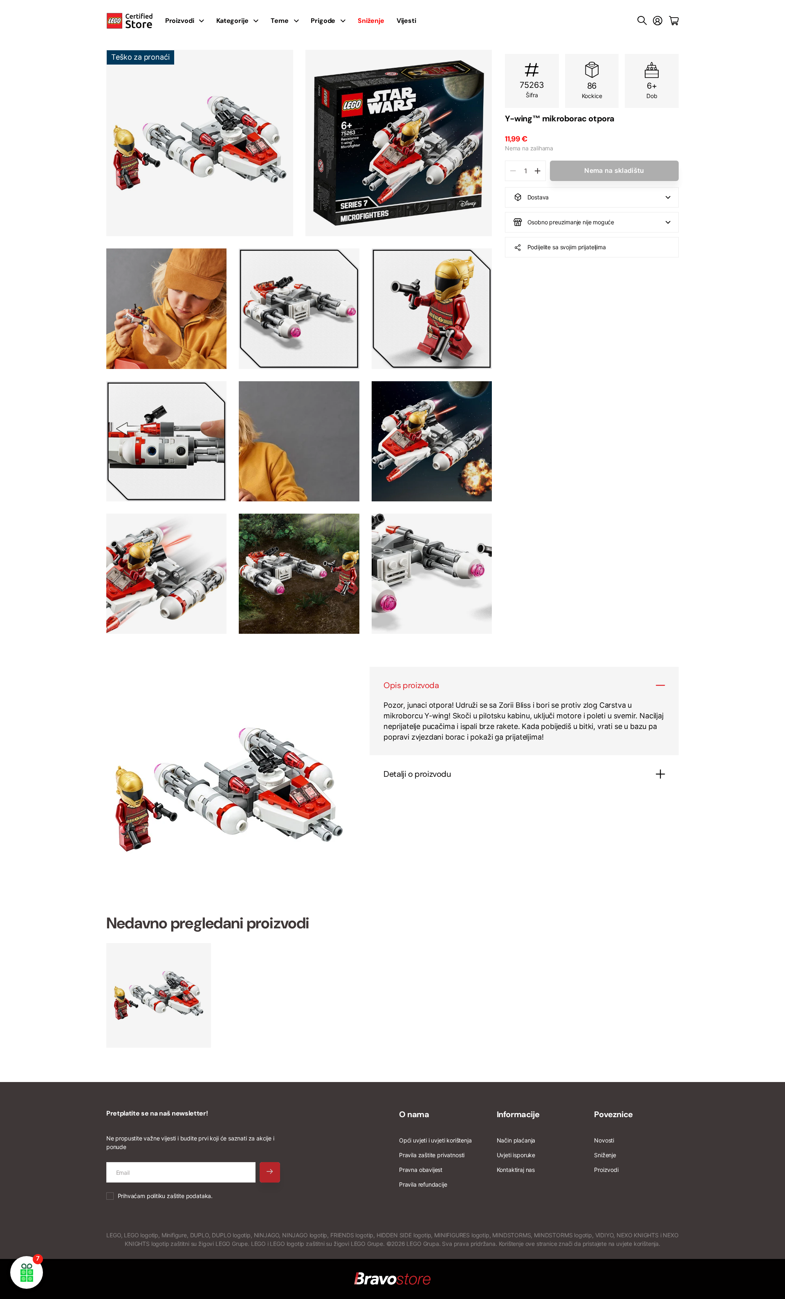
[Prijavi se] (657, 21)
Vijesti (406, 20)
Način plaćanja (516, 1140)
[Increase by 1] (537, 171)
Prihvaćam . (165, 1195)
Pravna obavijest (420, 1169)
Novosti (604, 1140)
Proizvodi (606, 1169)
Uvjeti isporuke (516, 1154)
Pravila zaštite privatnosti (431, 1154)
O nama (414, 1114)
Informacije (518, 1114)
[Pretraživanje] (642, 21)
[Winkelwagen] (674, 21)
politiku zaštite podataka (179, 1195)
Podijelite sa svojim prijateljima (566, 247)
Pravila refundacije (423, 1184)
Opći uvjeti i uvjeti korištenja (435, 1140)
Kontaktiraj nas (516, 1169)
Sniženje (605, 1154)
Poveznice (613, 1114)
